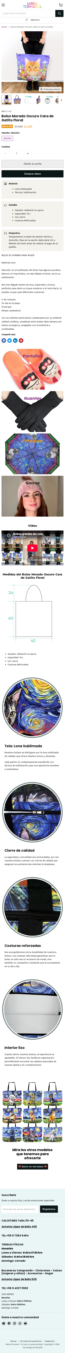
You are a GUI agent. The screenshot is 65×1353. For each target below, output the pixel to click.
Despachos (50, 1341)
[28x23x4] (8, 141)
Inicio (4, 27)
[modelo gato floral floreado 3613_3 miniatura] (6, 100)
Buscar (14, 1341)
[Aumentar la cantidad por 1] (28, 153)
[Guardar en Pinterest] (21, 340)
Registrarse (48, 1209)
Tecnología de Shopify (32, 1347)
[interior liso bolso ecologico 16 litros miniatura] (49, 100)
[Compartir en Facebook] (4, 340)
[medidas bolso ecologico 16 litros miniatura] (27, 100)
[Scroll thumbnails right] (60, 100)
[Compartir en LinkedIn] (15, 340)
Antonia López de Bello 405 (19, 1226)
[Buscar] (59, 13)
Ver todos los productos (31, 1341)
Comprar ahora (32, 173)
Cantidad (6, 147)
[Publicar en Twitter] (9, 340)
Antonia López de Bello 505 (19, 1279)
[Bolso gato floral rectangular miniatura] (17, 100)
